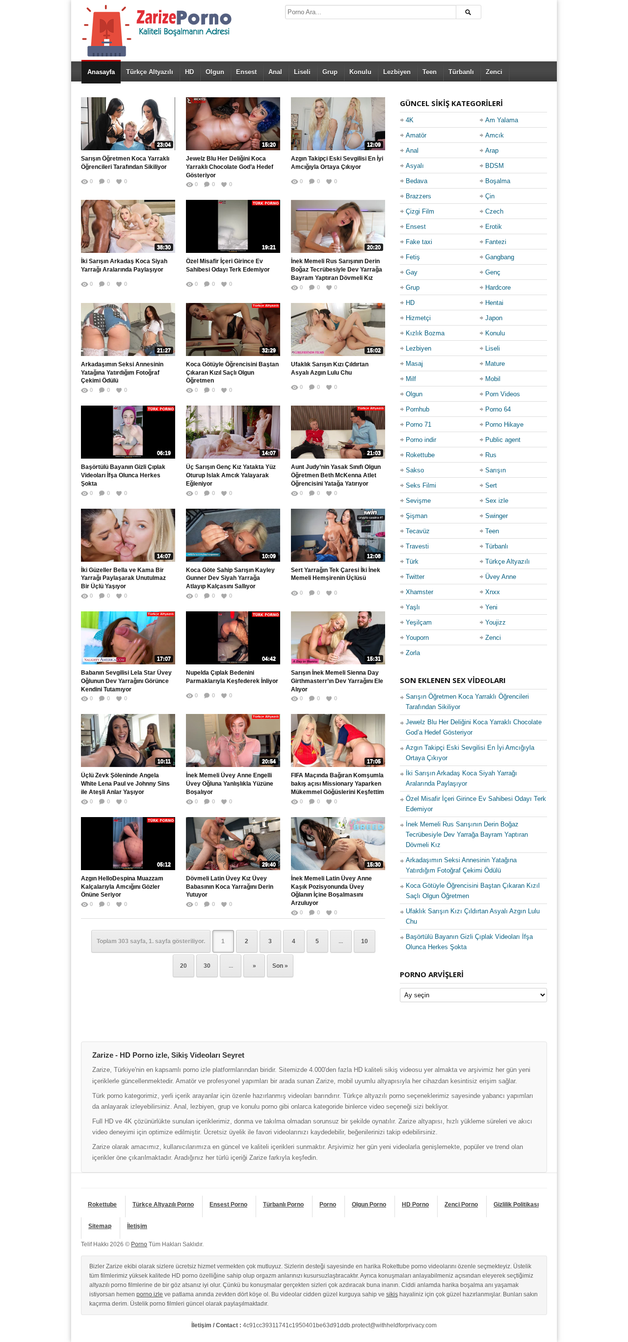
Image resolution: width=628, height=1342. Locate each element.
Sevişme (418, 500)
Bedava (416, 181)
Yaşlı (413, 607)
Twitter (415, 576)
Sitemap (99, 1226)
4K (410, 120)
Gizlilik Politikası (516, 1204)
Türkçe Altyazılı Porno (163, 1204)
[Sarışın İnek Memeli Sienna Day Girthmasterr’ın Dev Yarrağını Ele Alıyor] (338, 637)
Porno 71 (418, 424)
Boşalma (497, 181)
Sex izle (496, 500)
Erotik (493, 226)
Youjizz (495, 622)
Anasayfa (101, 72)
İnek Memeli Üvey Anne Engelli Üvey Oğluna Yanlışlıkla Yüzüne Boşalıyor (229, 783)
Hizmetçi (418, 318)
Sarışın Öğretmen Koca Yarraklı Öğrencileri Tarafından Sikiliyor (125, 162)
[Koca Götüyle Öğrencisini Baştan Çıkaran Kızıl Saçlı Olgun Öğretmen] (233, 329)
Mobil (492, 379)
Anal (275, 72)
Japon (493, 318)
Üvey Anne (500, 576)
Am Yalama (501, 120)
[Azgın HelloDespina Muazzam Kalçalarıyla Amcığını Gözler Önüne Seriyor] (128, 843)
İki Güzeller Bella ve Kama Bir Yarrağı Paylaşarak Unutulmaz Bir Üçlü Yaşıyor (123, 578)
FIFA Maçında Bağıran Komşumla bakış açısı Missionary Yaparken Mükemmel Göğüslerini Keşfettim (337, 783)
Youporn (417, 637)
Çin (490, 196)
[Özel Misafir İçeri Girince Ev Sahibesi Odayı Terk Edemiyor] (233, 226)
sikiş (392, 1294)
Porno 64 (498, 409)
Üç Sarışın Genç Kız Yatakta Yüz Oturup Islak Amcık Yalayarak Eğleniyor (231, 475)
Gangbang (499, 257)
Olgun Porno (369, 1204)
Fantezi (495, 242)
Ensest (246, 72)
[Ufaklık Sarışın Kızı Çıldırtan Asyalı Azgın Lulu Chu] (338, 329)
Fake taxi (419, 242)
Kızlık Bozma (425, 333)
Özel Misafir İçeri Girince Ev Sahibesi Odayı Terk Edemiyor (228, 265)
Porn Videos (502, 394)
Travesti (417, 546)
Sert (491, 485)
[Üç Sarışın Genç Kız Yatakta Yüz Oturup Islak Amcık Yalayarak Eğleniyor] (233, 432)
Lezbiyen (397, 72)
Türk (412, 561)
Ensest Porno (228, 1204)
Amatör (416, 135)
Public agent (503, 439)
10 (364, 941)
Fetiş (413, 257)
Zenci (494, 72)
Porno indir (421, 439)
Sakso (415, 470)
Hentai (494, 302)
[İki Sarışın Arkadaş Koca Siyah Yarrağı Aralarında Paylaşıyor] (128, 226)
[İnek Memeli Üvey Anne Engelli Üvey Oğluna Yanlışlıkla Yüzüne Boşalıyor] (233, 740)
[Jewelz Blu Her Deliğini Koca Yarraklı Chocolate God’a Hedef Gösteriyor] (233, 123)
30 (207, 965)
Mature (495, 363)
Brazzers (418, 196)
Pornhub (417, 409)
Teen (429, 72)
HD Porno (415, 1204)
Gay (412, 272)
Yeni (491, 607)
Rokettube (420, 455)
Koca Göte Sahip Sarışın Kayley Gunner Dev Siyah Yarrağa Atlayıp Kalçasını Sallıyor (230, 578)
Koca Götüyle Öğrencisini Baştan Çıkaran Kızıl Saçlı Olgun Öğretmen (232, 372)
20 (183, 965)
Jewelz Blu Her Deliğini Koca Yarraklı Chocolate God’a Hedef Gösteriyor (229, 167)
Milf (411, 379)
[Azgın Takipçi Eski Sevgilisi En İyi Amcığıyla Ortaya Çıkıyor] (338, 123)
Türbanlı (461, 72)
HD (189, 72)
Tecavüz (418, 531)
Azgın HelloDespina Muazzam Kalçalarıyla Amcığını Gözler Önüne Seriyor (122, 887)
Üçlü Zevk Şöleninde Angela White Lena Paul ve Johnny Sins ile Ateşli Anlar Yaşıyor (125, 783)
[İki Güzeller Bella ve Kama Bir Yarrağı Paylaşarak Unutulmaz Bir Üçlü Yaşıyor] (128, 535)
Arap (491, 150)
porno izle (149, 1294)
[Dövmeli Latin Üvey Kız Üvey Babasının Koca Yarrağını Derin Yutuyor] (233, 843)
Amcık (494, 135)
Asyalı (415, 165)
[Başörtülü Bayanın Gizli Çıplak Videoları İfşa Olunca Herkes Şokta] (128, 432)
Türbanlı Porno (283, 1204)
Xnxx (492, 592)
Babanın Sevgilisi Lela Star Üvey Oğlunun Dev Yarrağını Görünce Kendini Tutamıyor (126, 681)
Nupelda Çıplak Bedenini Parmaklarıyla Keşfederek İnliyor (232, 677)
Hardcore (498, 287)
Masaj (414, 363)
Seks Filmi (421, 485)
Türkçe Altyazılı (149, 72)
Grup (330, 72)
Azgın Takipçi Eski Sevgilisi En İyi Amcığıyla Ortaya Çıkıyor (337, 162)
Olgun (215, 72)
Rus (491, 455)
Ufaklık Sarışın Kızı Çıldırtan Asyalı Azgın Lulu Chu (329, 368)
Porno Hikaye (504, 424)
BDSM (494, 165)
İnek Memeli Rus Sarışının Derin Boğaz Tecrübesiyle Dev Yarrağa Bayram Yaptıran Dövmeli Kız (336, 269)
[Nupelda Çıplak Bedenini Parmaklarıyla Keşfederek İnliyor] (233, 637)
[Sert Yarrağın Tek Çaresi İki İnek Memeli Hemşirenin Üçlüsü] (338, 535)
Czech (494, 211)
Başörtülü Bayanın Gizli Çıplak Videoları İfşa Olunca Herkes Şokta (123, 475)
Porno (327, 1204)
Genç (492, 272)
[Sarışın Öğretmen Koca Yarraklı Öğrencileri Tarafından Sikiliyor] (128, 123)
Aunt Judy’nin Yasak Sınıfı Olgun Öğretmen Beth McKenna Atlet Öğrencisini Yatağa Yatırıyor (336, 475)
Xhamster (419, 592)
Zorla (413, 653)
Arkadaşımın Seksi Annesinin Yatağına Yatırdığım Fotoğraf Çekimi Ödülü (122, 372)
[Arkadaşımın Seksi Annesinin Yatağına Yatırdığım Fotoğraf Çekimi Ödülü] (128, 329)
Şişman (416, 516)
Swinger (496, 516)
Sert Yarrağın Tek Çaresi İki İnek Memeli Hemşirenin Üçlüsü (335, 574)
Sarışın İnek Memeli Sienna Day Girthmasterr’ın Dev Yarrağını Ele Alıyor (337, 681)
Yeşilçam (419, 622)
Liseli (302, 72)
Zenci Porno (461, 1204)
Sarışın (495, 470)
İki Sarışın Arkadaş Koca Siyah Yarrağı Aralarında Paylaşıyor (124, 265)
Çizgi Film (420, 211)
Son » (280, 965)
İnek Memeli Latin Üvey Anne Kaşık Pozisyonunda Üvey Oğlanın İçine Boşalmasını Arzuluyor (331, 890)
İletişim (137, 1226)
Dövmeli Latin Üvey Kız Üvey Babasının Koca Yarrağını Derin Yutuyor (229, 887)
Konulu (360, 72)
